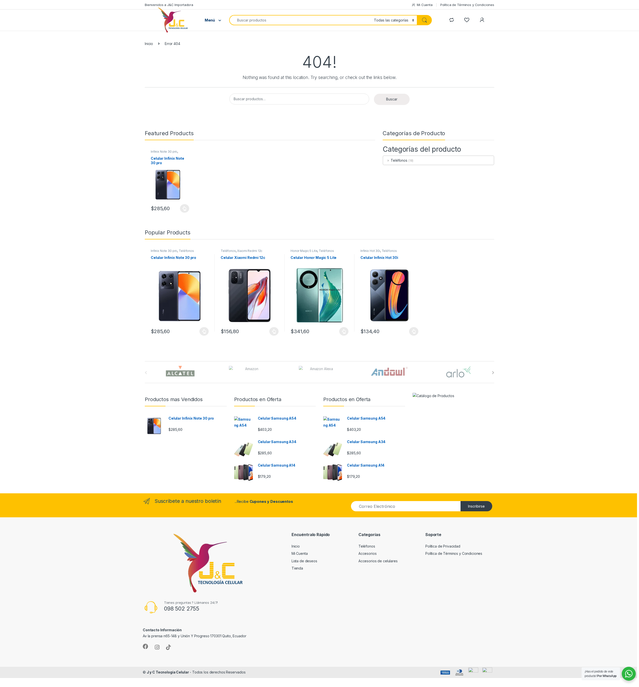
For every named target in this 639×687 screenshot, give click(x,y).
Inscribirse (476, 506)
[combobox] (300, 20)
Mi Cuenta (425, 5)
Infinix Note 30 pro (164, 151)
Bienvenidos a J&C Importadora (169, 5)
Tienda (297, 568)
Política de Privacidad (442, 546)
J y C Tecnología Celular (168, 672)
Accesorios (367, 553)
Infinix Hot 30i (370, 251)
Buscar (391, 99)
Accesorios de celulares (378, 561)
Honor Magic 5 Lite (304, 251)
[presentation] (493, 372)
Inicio (149, 43)
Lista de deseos (304, 561)
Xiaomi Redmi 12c (249, 251)
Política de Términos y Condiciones (467, 5)
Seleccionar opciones (179, 208)
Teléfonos (399, 160)
